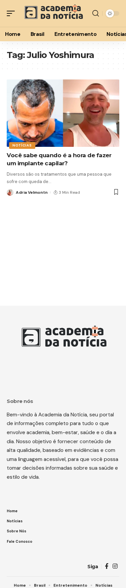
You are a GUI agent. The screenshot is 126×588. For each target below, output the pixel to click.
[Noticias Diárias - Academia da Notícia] (53, 13)
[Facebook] (106, 566)
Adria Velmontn (32, 192)
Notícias (22, 145)
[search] (95, 13)
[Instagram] (115, 566)
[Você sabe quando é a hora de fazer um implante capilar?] (63, 113)
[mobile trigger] (12, 13)
